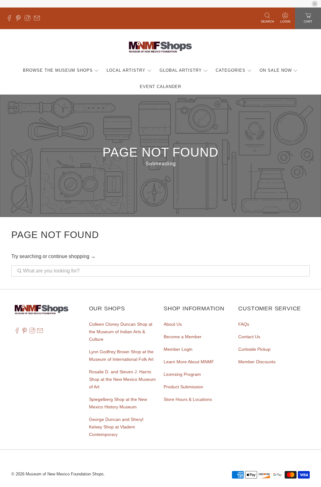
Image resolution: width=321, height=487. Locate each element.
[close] (315, 4)
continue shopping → (72, 256)
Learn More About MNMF (189, 361)
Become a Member (183, 336)
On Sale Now (276, 70)
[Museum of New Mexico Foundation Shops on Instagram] (29, 19)
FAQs (243, 324)
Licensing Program (182, 374)
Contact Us (249, 336)
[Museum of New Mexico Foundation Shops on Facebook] (10, 19)
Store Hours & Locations (188, 399)
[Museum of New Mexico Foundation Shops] (160, 47)
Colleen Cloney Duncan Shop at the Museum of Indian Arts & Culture (120, 332)
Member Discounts (257, 361)
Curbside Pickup (254, 349)
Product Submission (183, 386)
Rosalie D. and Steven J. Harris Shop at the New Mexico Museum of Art (122, 379)
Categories (230, 70)
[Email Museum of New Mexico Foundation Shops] (38, 19)
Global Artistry (181, 70)
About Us (173, 324)
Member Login (178, 349)
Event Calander (160, 86)
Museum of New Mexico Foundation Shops (65, 474)
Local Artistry (126, 70)
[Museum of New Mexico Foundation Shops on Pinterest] (19, 19)
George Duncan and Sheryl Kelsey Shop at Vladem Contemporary (116, 427)
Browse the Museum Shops (58, 70)
